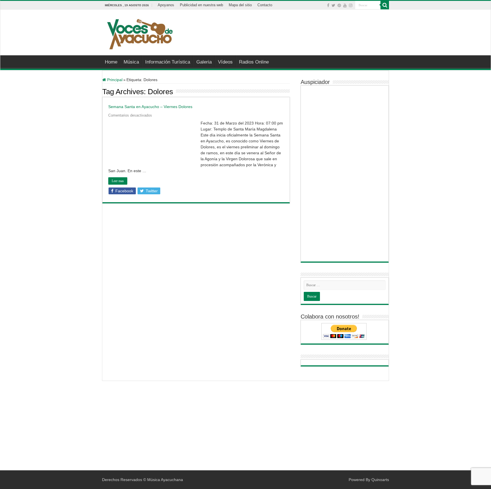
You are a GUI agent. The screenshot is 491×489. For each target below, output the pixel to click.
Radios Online (254, 62)
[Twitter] (333, 5)
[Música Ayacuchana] (139, 33)
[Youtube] (345, 5)
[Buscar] (384, 5)
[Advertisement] (281, 28)
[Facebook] (328, 5)
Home (111, 62)
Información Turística (167, 62)
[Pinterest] (339, 5)
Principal (114, 79)
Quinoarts (380, 479)
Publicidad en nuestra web (201, 5)
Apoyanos (166, 5)
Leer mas (118, 181)
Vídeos (225, 62)
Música (131, 62)
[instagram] (350, 5)
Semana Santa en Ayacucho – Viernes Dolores (150, 106)
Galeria (204, 62)
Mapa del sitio (240, 5)
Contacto (264, 5)
